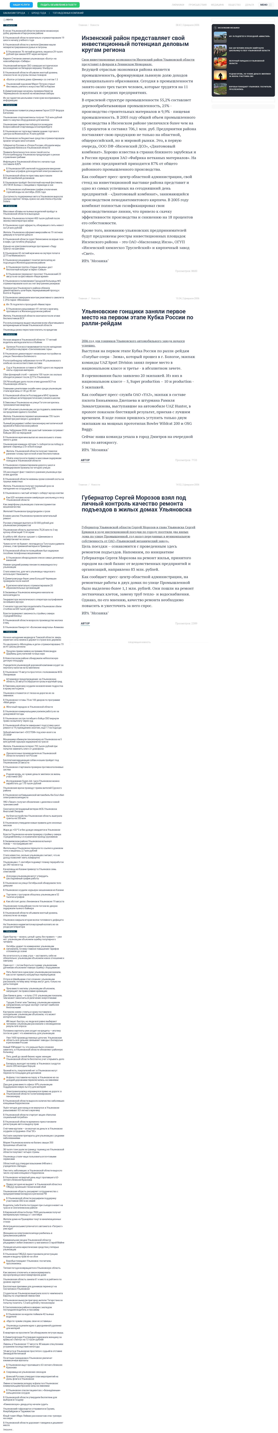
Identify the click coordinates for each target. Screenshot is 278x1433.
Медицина (217, 5)
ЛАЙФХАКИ (178, 5)
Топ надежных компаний (68, 13)
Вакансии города (14, 13)
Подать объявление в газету (58, 5)
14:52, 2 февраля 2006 (187, 484)
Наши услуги (21, 5)
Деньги (249, 5)
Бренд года (39, 13)
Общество (234, 5)
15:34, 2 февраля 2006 (187, 298)
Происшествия (198, 5)
